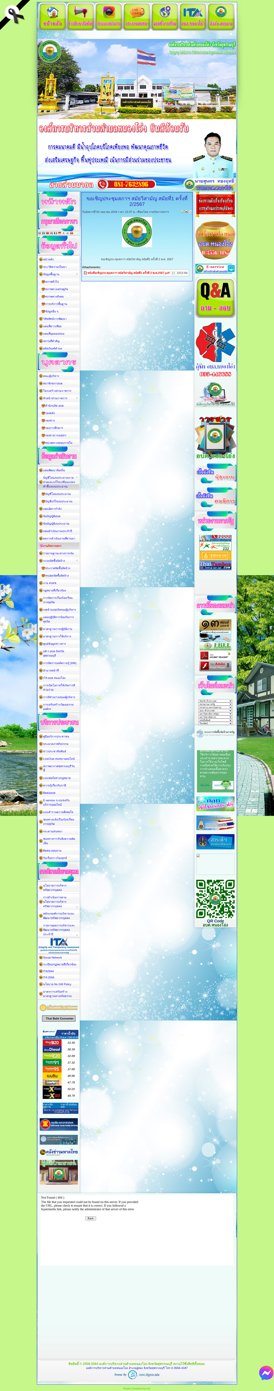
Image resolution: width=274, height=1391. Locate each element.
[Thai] (39, 233)
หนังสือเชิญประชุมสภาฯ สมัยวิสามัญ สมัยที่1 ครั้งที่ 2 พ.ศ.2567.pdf (129, 272)
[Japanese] (63, 233)
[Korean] (67, 233)
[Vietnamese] (71, 233)
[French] (55, 233)
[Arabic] (43, 233)
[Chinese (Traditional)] (47, 233)
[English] (51, 233)
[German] (59, 233)
